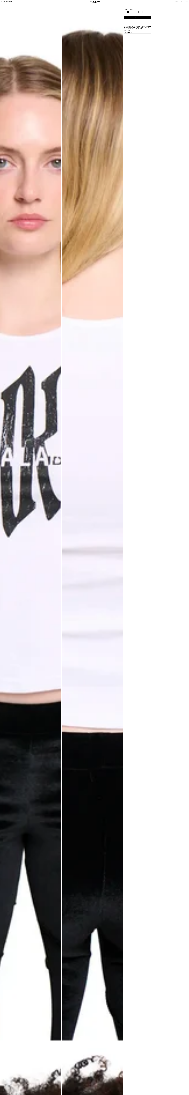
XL (137, 11)
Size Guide (126, 14)
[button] (9, 1)
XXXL (145, 11)
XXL (141, 12)
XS (125, 12)
